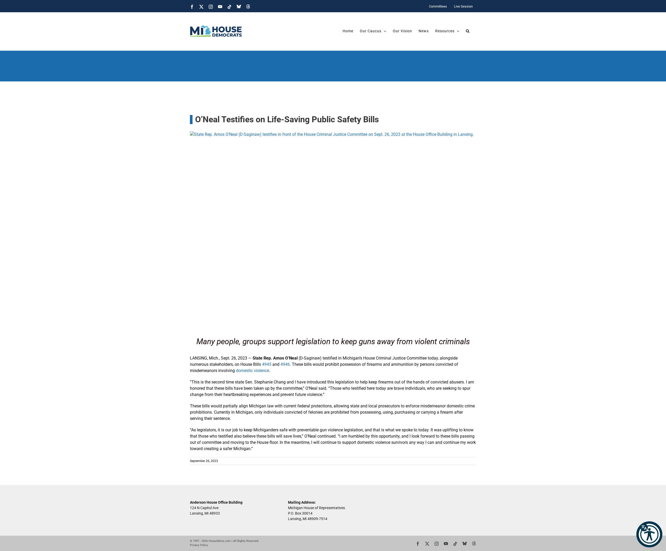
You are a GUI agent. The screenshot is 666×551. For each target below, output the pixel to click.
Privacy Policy (199, 545)
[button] (649, 534)
